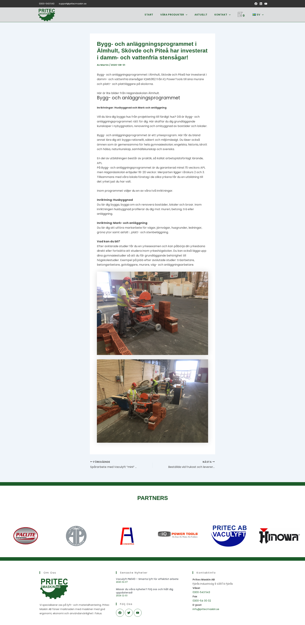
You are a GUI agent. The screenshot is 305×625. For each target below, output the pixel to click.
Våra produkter (172, 14)
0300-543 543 (46, 3)
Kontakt (220, 14)
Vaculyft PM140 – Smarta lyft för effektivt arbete (147, 579)
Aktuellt (201, 14)
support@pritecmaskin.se (72, 3)
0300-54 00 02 (202, 600)
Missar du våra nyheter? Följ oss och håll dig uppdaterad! (144, 590)
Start (149, 14)
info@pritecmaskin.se (206, 609)
